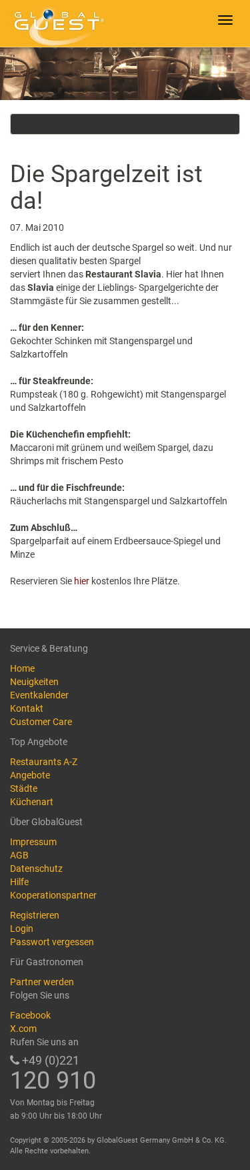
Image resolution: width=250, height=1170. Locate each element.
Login (21, 928)
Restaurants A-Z (43, 761)
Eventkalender (39, 695)
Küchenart (31, 801)
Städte (23, 788)
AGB (19, 855)
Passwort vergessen (52, 942)
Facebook (30, 1015)
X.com (23, 1028)
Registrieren (34, 915)
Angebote (30, 775)
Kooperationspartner (53, 895)
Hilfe (19, 881)
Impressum (33, 841)
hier (82, 581)
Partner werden (42, 982)
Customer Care (41, 721)
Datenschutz (36, 868)
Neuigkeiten (34, 681)
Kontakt (26, 708)
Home (22, 668)
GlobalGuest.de (56, 23)
